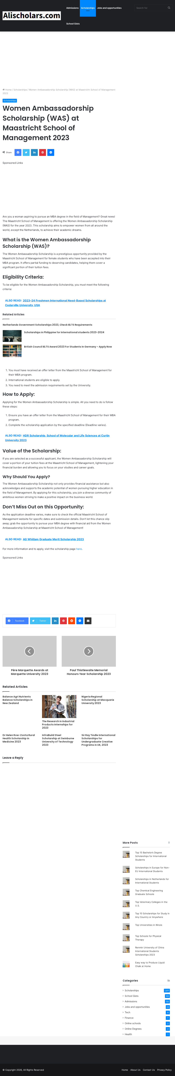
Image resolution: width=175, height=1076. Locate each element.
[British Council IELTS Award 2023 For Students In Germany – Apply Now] (12, 350)
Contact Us (149, 1069)
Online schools (133, 1023)
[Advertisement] (87, 59)
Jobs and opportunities (109, 8)
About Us (135, 1069)
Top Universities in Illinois (148, 925)
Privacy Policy (164, 1069)
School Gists (73, 23)
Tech (127, 1012)
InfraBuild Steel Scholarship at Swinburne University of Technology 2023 (58, 740)
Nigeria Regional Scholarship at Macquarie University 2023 (98, 700)
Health (128, 1034)
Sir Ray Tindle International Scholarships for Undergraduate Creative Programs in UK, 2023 (98, 740)
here (79, 548)
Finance (129, 1017)
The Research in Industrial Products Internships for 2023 (58, 724)
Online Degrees (133, 1028)
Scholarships (88, 8)
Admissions (72, 8)
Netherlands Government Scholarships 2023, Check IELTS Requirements (47, 324)
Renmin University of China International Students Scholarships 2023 (149, 951)
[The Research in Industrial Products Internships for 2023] (59, 706)
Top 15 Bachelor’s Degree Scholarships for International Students (150, 856)
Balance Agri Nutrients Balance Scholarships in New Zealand (17, 700)
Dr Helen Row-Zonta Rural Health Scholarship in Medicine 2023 (19, 738)
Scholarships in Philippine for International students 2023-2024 (64, 332)
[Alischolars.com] (32, 15)
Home (8, 89)
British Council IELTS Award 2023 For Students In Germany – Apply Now (68, 346)
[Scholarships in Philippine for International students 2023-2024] (12, 336)
